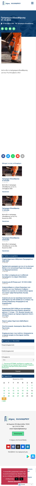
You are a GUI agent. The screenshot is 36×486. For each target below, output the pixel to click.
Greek (23, 484)
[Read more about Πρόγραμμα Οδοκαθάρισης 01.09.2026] (12, 171)
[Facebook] (13, 447)
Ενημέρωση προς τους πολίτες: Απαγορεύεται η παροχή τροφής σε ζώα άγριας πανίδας (17, 334)
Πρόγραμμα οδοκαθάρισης (25, 23)
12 (13, 391)
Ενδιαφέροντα (6, 357)
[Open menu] (32, 3)
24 (4, 396)
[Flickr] (23, 447)
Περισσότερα (5, 191)
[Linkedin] (27, 447)
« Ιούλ (4, 401)
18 (9, 393)
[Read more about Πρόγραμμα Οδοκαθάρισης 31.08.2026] (12, 201)
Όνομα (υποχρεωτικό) (8, 345)
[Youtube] (8, 447)
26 (13, 396)
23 (32, 393)
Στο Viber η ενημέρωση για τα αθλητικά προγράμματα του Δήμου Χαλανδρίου (15, 276)
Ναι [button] (17, 479)
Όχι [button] (21, 479)
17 (4, 393)
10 (4, 391)
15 (27, 391)
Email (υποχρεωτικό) (8, 351)
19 (13, 393)
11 (9, 391)
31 (4, 398)
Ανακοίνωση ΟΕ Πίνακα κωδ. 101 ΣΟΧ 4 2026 (16, 282)
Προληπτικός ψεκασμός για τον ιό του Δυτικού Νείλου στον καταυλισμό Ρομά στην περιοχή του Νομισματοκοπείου (18, 268)
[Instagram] (18, 447)
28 (22, 396)
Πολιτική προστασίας (14, 481)
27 (18, 396)
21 (22, 393)
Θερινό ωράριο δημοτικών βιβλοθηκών (15, 321)
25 (9, 396)
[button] (2, 28)
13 (18, 391)
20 (18, 393)
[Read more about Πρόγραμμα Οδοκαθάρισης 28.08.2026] (12, 230)
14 (22, 391)
